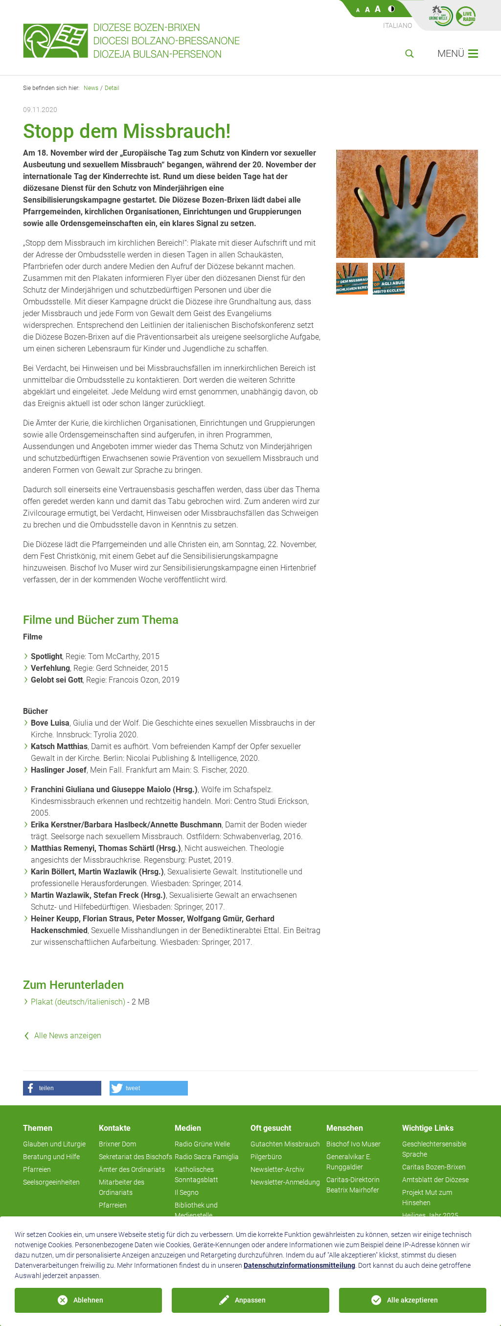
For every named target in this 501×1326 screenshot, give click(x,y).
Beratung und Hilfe (51, 1157)
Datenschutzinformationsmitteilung (299, 1265)
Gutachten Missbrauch (285, 1144)
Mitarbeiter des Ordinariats (121, 1187)
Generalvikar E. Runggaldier (348, 1162)
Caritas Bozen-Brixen (434, 1167)
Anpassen (250, 1300)
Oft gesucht (270, 1128)
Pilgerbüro (266, 1157)
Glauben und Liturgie (54, 1144)
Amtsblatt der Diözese (435, 1180)
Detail (112, 88)
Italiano (397, 25)
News (91, 88)
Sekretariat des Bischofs (135, 1157)
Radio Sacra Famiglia (207, 1157)
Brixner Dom (117, 1144)
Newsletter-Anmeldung (285, 1182)
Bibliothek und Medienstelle (196, 1210)
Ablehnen (88, 1300)
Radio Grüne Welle (202, 1144)
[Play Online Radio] (466, 15)
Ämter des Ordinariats (132, 1169)
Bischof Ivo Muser (353, 1144)
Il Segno (187, 1192)
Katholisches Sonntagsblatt (196, 1175)
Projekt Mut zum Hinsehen (427, 1198)
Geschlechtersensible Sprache (434, 1149)
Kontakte (115, 1128)
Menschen (344, 1128)
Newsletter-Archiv (277, 1169)
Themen (37, 1128)
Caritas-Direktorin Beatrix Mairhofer (353, 1185)
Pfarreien (37, 1169)
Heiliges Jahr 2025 (430, 1215)
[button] (62, 1088)
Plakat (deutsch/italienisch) (79, 1001)
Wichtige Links (428, 1128)
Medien (188, 1128)
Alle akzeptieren (412, 1300)
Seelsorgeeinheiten (51, 1182)
